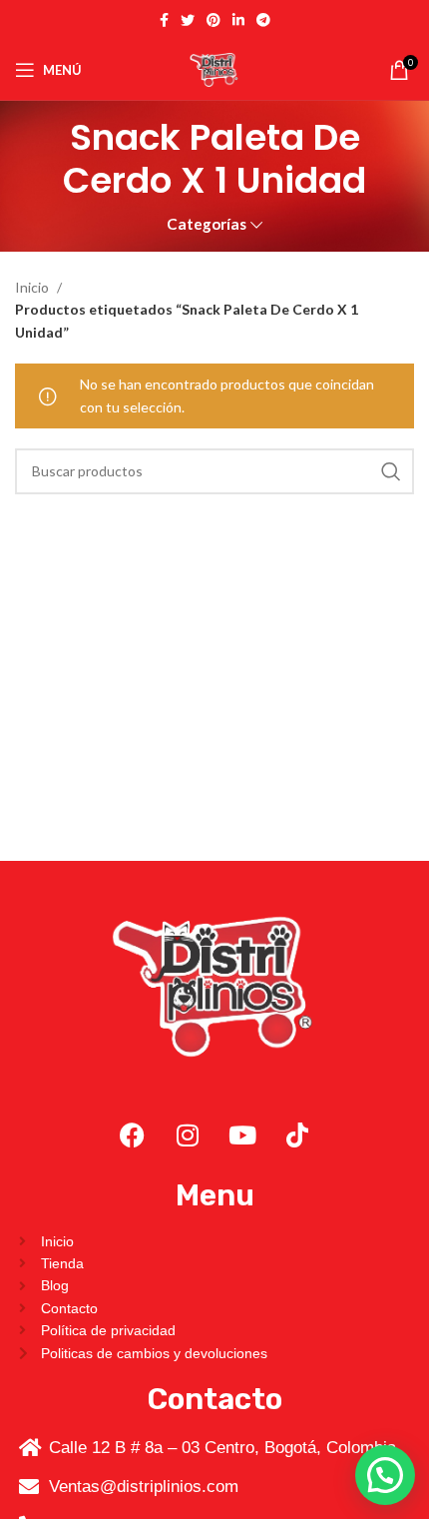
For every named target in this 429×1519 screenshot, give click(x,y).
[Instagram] (188, 1135)
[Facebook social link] (164, 20)
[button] (385, 1475)
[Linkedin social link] (238, 20)
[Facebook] (133, 1135)
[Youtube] (242, 1135)
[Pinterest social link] (213, 20)
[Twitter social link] (188, 20)
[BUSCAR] (391, 471)
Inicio (33, 287)
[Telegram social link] (263, 20)
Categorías (206, 224)
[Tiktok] (297, 1135)
